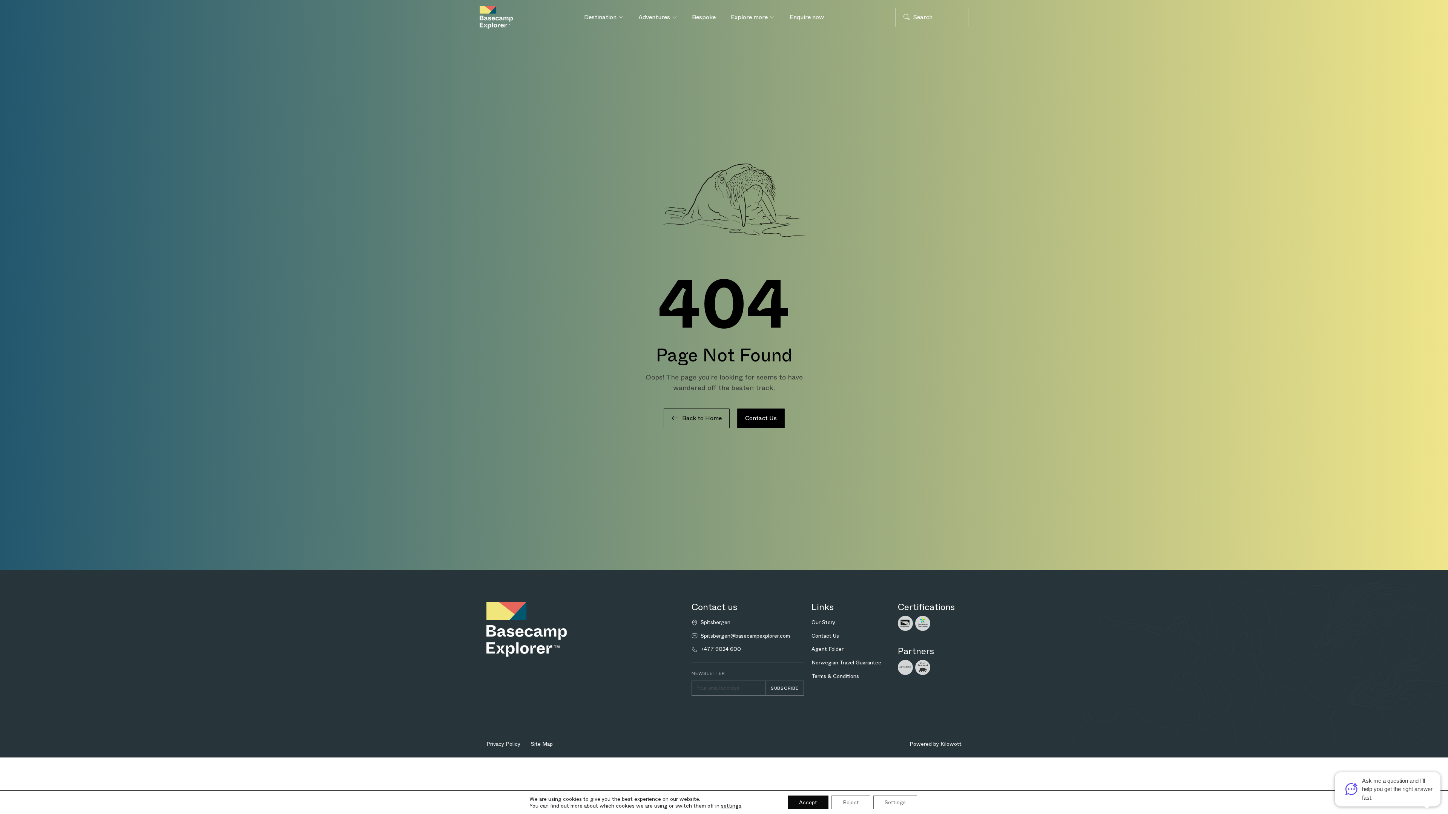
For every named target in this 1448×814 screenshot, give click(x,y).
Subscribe (784, 688)
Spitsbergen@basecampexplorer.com (745, 636)
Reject (851, 802)
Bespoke (704, 17)
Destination (600, 17)
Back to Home (702, 418)
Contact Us (761, 418)
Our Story (823, 622)
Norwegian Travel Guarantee (846, 662)
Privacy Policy (503, 744)
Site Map (542, 744)
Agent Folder (827, 649)
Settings (895, 802)
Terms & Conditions (835, 676)
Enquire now (807, 17)
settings (731, 805)
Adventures (654, 17)
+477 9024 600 (721, 649)
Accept (808, 802)
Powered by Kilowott (936, 744)
